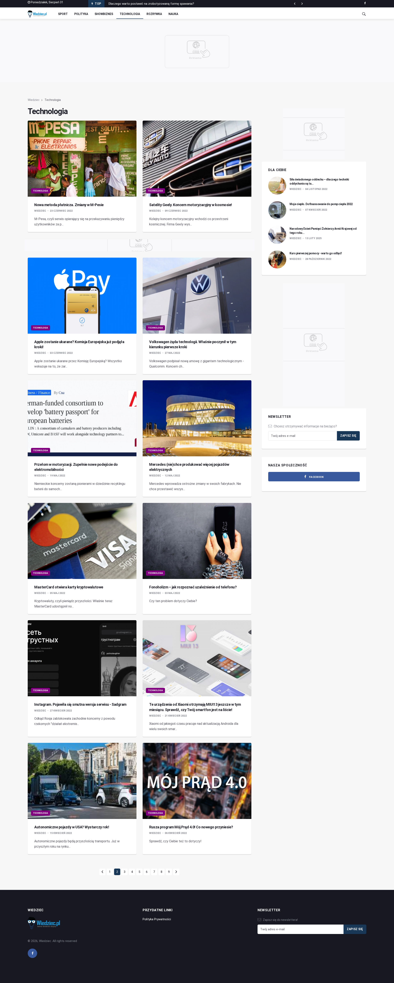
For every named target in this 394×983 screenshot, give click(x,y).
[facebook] (365, 3)
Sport (63, 14)
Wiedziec (34, 100)
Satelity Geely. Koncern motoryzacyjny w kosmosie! (190, 205)
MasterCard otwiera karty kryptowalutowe (68, 587)
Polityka (81, 14)
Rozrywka (154, 14)
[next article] (294, 3)
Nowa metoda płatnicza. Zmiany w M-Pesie (69, 205)
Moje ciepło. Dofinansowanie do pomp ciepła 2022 (321, 204)
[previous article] (302, 3)
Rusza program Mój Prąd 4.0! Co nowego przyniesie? (191, 827)
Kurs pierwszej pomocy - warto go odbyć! (316, 253)
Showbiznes (104, 14)
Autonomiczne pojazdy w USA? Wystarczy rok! (71, 827)
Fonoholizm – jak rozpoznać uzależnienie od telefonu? (193, 587)
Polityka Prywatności (157, 919)
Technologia (130, 14)
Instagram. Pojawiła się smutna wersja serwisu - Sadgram (80, 704)
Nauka (173, 14)
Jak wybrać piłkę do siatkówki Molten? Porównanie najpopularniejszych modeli (161, 4)
